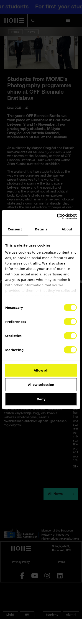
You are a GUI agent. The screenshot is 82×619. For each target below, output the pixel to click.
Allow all (41, 370)
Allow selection (41, 384)
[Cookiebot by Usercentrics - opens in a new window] (58, 216)
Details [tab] (41, 229)
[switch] (70, 321)
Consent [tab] (15, 229)
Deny (41, 399)
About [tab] (67, 229)
